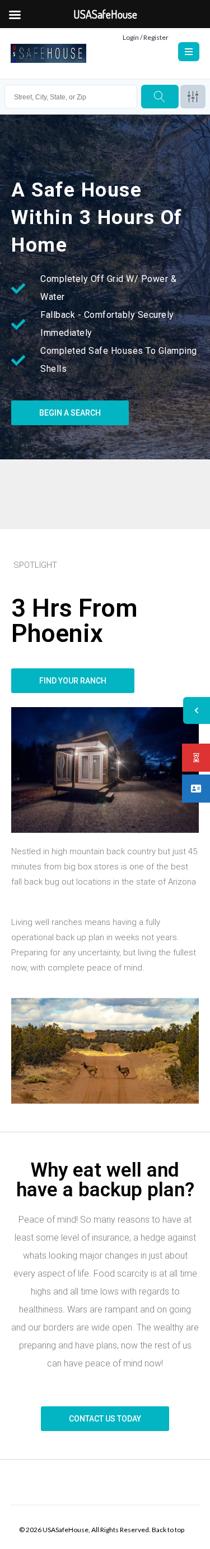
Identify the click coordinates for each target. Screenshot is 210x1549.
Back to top (168, 1529)
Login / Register (146, 37)
